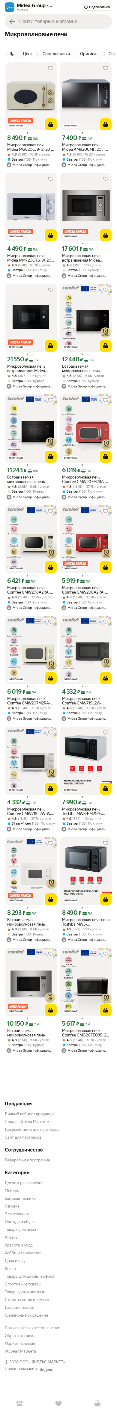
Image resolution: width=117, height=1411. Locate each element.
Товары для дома (20, 1229)
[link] (11, 54)
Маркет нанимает (21, 1343)
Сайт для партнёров (23, 1137)
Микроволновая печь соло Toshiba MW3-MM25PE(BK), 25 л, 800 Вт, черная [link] (86, 921)
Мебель (12, 1190)
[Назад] (12, 21)
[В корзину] (50, 124)
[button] (28, 54)
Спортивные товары (23, 1284)
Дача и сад (15, 1260)
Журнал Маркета (20, 1351)
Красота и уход (19, 1245)
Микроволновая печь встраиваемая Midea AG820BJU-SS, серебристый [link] (81, 257)
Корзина (97, 1403)
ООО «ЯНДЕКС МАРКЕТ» (42, 1362)
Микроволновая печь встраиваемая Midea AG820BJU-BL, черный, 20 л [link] (31, 368)
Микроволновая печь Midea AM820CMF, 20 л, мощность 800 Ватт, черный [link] (83, 147)
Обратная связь (19, 1335)
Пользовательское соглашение (32, 1328)
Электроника (17, 1214)
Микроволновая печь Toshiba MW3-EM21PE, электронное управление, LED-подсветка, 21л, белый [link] (85, 811)
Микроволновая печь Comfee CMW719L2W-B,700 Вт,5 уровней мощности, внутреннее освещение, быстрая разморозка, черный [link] (83, 700)
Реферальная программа (27, 1160)
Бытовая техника (20, 1198)
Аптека (11, 1237)
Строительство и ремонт (27, 1299)
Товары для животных (25, 1292)
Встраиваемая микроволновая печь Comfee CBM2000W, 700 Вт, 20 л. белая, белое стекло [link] (30, 921)
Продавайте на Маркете (27, 1121)
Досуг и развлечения (24, 1183)
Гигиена (12, 1206)
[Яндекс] (46, 1370)
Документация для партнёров (32, 1129)
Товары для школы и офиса (29, 1276)
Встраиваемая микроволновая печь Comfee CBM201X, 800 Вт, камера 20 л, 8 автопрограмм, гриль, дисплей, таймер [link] (30, 1032)
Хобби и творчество (23, 1253)
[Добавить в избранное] (50, 68)
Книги (10, 1268)
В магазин (19, 1403)
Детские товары (19, 1307)
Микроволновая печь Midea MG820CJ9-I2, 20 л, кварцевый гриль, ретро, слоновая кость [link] (30, 147)
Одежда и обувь (19, 1222)
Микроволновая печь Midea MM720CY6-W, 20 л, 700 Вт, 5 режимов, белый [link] (29, 257)
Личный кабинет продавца (29, 1114)
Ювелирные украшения (26, 1315)
